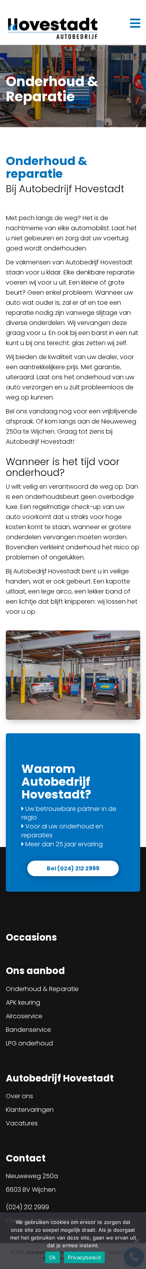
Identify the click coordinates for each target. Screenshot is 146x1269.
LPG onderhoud (29, 1043)
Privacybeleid (84, 1257)
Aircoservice (24, 1016)
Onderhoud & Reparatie (42, 988)
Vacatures (22, 1123)
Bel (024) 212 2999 (73, 868)
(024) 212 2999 (27, 1207)
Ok (52, 1257)
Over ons (19, 1096)
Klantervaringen (30, 1109)
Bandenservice (28, 1029)
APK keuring (23, 1002)
